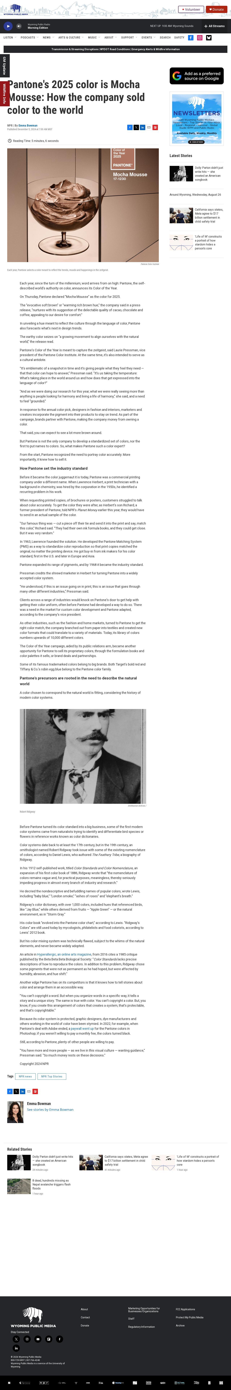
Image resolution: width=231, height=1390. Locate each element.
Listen (8, 37)
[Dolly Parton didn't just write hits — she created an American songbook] (181, 173)
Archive (180, 1325)
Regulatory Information (141, 1327)
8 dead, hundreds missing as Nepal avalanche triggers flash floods (51, 1184)
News (47, 37)
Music (92, 37)
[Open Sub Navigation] (15, 37)
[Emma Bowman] (15, 1112)
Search (165, 37)
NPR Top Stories (51, 1076)
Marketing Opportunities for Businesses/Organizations (144, 1310)
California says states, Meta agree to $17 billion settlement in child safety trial (126, 1160)
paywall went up (82, 1028)
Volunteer (192, 9)
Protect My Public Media (189, 1317)
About (109, 37)
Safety (179, 37)
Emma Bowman (28, 125)
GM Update (4, 66)
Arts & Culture (69, 37)
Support (127, 37)
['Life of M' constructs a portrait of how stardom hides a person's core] (181, 242)
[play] (8, 26)
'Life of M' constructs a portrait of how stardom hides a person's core (198, 1160)
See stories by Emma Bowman (50, 1109)
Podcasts (28, 37)
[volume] (19, 26)
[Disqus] (115, 1247)
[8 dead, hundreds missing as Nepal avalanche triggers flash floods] (19, 1186)
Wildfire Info (4, 94)
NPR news (25, 1076)
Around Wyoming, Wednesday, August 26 (195, 194)
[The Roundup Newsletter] (197, 119)
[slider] (24, 26)
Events (147, 37)
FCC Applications (185, 1309)
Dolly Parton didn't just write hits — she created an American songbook (52, 1160)
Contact (85, 1317)
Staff (131, 1318)
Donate (218, 9)
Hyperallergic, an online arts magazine (64, 954)
